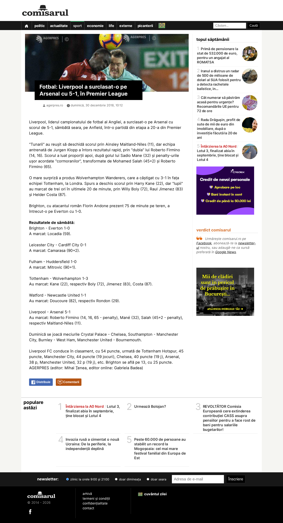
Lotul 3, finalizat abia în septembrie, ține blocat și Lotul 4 (218, 153)
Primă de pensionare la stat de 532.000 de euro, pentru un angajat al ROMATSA (217, 55)
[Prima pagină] (26, 25)
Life (111, 26)
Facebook (204, 243)
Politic (39, 26)
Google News (225, 252)
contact (88, 508)
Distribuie (43, 382)
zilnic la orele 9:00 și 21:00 (89, 479)
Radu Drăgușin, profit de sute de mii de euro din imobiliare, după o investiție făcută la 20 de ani (218, 128)
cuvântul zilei (155, 494)
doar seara (158, 479)
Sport (77, 26)
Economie (95, 26)
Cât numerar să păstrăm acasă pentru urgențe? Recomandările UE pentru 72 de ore (218, 104)
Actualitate (59, 26)
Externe (125, 26)
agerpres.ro (54, 105)
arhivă (87, 494)
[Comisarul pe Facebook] (30, 511)
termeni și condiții (96, 498)
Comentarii (70, 382)
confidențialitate (95, 503)
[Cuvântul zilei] (158, 24)
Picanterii (145, 26)
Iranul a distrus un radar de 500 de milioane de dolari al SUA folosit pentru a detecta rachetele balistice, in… (219, 79)
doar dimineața (129, 479)
